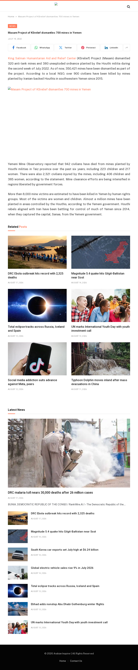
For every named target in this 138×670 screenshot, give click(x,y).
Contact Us (76, 661)
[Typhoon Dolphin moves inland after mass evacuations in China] (100, 358)
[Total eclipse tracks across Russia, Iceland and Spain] (37, 305)
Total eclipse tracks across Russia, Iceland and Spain (36, 328)
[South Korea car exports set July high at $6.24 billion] (18, 554)
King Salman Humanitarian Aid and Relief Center (42, 58)
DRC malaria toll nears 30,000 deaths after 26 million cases (50, 492)
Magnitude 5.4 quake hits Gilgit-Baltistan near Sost (97, 275)
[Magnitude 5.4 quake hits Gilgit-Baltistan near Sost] (100, 252)
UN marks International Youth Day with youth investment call (100, 328)
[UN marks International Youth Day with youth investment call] (100, 305)
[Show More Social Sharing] (126, 47)
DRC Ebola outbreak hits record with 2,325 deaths (35, 275)
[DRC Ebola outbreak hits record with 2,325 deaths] (37, 252)
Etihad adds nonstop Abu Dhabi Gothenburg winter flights (67, 604)
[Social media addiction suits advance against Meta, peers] (37, 358)
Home (11, 16)
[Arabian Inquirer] (69, 6)
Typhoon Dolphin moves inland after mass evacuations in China (99, 382)
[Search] (128, 7)
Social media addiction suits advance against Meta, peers (32, 382)
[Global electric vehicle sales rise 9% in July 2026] (18, 572)
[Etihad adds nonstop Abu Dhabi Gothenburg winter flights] (18, 609)
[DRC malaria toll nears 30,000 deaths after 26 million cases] (69, 453)
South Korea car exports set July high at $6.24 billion (64, 549)
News (12, 26)
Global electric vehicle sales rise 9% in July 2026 (62, 568)
